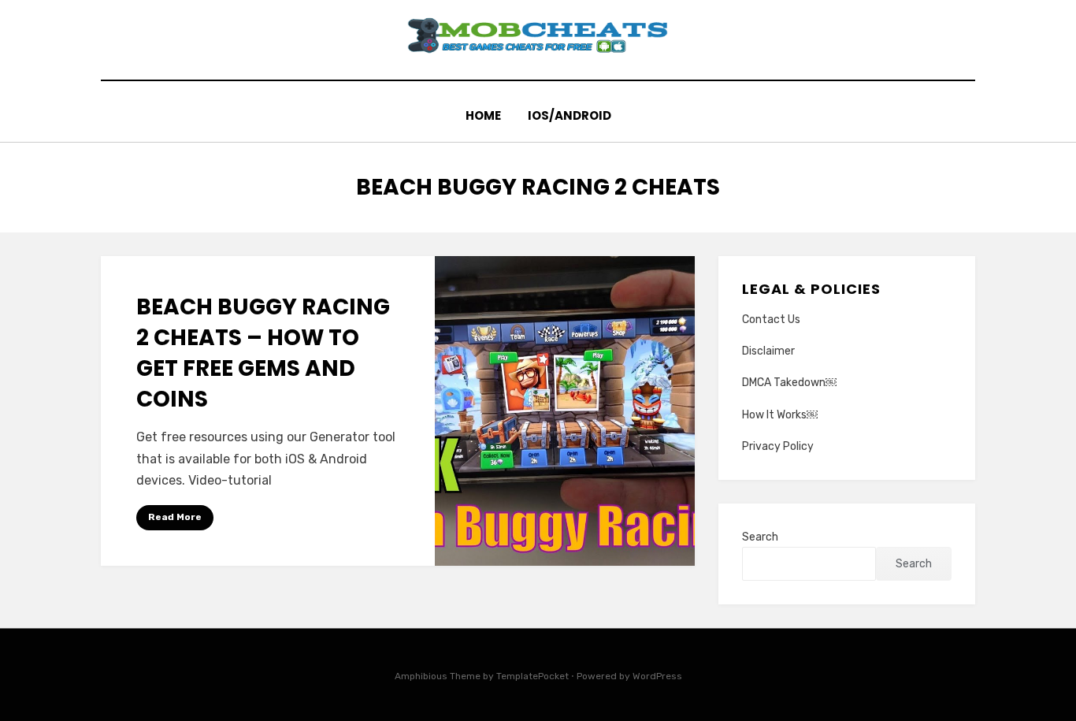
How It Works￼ (780, 415)
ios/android (569, 115)
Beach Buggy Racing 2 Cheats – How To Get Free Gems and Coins (263, 353)
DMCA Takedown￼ (789, 382)
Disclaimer (768, 351)
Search (760, 537)
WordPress (657, 676)
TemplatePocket (532, 676)
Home (483, 115)
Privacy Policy (778, 446)
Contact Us (771, 319)
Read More (175, 516)
